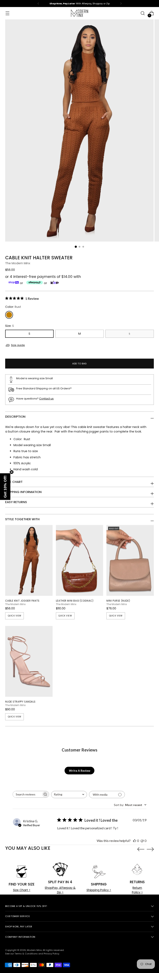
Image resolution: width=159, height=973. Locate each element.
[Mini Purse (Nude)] (130, 560)
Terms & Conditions (26, 953)
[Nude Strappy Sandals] (28, 661)
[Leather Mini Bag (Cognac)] (79, 560)
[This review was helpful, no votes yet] (134, 841)
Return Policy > (137, 890)
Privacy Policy (51, 953)
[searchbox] (27, 794)
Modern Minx (34, 950)
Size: (9, 326)
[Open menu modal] (7, 13)
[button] (5, 486)
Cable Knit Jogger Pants (22, 600)
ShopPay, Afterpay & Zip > (60, 890)
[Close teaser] (12, 472)
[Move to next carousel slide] (150, 849)
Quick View (14, 615)
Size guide (18, 345)
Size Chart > (21, 890)
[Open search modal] (143, 13)
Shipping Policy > (99, 890)
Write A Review (79, 770)
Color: (13, 307)
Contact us (46, 398)
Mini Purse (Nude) (118, 600)
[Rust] (9, 315)
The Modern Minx (17, 263)
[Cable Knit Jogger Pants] (28, 560)
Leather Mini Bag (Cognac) (75, 600)
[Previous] (38, 3)
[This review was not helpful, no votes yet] (142, 841)
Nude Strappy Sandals (20, 701)
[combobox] (69, 794)
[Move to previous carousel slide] (140, 849)
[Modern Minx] (79, 13)
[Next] (120, 3)
